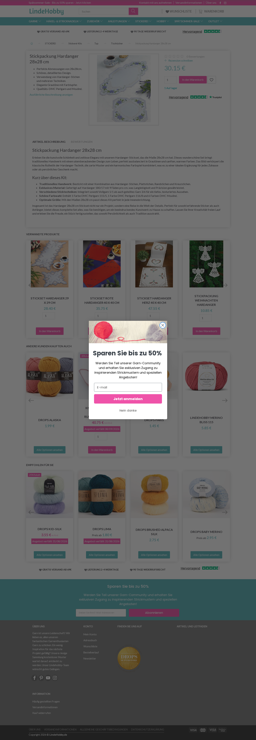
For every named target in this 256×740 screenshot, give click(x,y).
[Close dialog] (163, 325)
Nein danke (128, 410)
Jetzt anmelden (128, 398)
